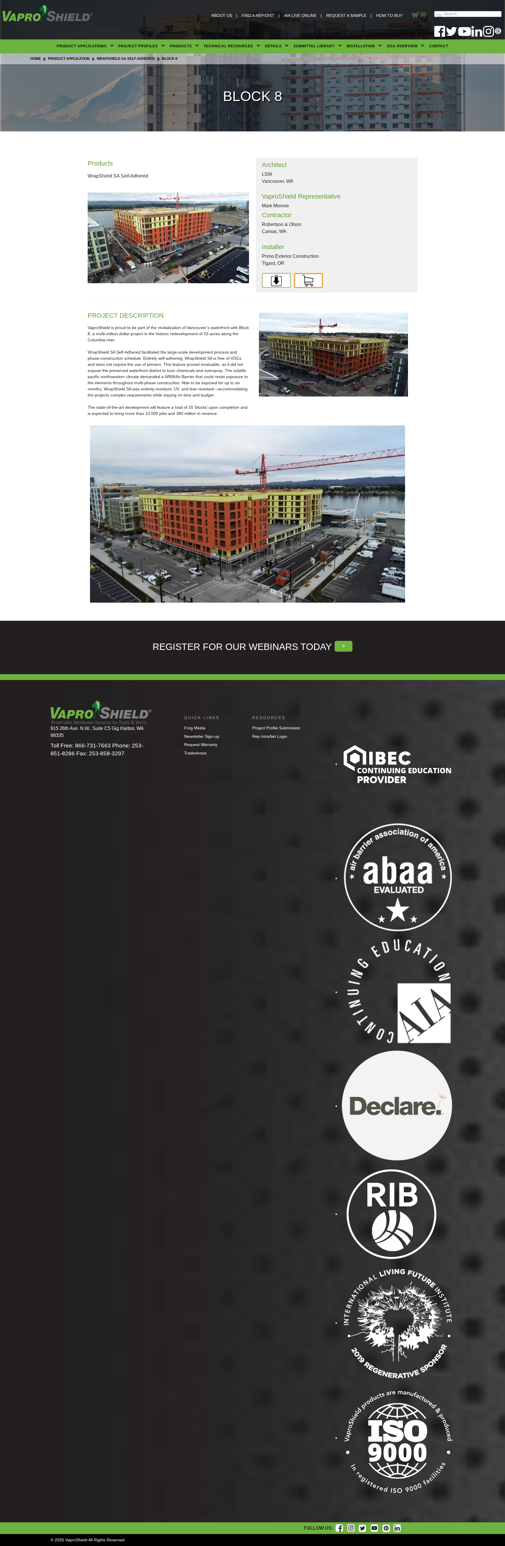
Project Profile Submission (276, 728)
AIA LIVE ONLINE (300, 15)
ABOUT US (221, 15)
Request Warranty (200, 744)
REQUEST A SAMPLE (346, 15)
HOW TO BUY (389, 15)
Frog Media (194, 728)
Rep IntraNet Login (269, 736)
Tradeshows (195, 753)
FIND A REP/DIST (258, 15)
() (422, 14)
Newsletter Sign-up (201, 736)
